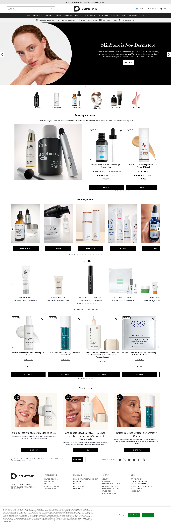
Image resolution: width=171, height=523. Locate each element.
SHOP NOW (128, 62)
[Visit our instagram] (129, 459)
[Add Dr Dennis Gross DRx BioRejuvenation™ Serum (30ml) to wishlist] (79, 318)
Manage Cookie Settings (117, 515)
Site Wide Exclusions (139, 481)
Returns (47, 484)
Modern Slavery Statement (141, 486)
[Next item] (158, 347)
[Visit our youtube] (134, 459)
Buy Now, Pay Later (109, 493)
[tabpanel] (85, 347)
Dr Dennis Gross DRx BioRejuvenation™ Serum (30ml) (65, 354)
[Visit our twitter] (124, 459)
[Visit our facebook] (119, 459)
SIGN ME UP (77, 460)
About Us (105, 479)
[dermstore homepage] (85, 9)
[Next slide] (169, 54)
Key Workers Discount (110, 489)
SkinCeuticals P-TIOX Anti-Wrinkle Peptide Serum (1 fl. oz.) (106, 166)
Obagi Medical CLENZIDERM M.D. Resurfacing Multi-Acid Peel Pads (139, 354)
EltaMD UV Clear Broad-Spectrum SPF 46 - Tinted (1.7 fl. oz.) (143, 166)
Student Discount (109, 491)
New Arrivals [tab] (78, 310)
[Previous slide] (2, 54)
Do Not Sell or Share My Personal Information (23, 487)
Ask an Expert (107, 481)
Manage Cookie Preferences (21, 485)
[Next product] (155, 159)
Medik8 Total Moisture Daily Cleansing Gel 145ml (28, 354)
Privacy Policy (136, 479)
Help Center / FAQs (51, 479)
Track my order (50, 489)
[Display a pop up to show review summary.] (115, 175)
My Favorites (78, 484)
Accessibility (136, 491)
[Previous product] (90, 159)
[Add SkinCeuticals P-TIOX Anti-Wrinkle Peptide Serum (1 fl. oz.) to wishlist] (120, 131)
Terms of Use (7, 521)
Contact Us (49, 481)
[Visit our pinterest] (143, 459)
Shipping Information (52, 486)
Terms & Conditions (138, 484)
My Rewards (77, 481)
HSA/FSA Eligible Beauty (111, 484)
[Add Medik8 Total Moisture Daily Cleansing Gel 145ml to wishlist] (42, 318)
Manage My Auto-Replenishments (86, 479)
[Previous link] (12, 229)
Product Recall (137, 489)
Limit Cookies (134, 515)
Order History (78, 489)
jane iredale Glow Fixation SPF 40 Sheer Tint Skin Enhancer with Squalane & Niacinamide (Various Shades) (102, 355)
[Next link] (158, 229)
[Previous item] (12, 347)
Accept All (148, 515)
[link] (151, 9)
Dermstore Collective (110, 486)
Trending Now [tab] (92, 310)
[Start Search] (52, 9)
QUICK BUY (106, 187)
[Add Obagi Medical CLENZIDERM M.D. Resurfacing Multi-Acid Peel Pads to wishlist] (153, 318)
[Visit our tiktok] (139, 459)
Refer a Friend (78, 486)
